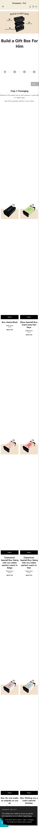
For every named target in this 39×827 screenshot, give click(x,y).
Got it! (7, 821)
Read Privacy (27, 816)
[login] (29, 6)
